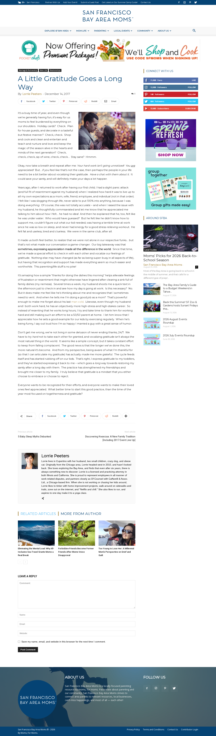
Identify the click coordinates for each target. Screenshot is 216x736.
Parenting (100, 30)
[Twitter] (195, 2)
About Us (163, 30)
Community (143, 30)
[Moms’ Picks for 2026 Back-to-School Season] (170, 238)
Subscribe (190, 108)
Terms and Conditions (153, 729)
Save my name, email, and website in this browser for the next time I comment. (63, 641)
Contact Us (146, 2)
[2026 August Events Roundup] (151, 323)
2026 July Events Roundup (179, 335)
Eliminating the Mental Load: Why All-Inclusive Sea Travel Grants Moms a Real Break (36, 552)
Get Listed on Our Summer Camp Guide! (120, 2)
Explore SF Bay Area (57, 30)
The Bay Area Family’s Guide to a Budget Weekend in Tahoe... (179, 288)
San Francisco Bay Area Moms (162, 264)
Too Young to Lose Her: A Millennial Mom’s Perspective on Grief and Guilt (116, 552)
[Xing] (44, 499)
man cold (77, 301)
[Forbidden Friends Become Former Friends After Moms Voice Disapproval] (76, 533)
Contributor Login (189, 729)
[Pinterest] (190, 2)
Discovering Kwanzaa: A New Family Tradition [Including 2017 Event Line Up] (110, 438)
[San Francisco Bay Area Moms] (108, 16)
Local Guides (150, 249)
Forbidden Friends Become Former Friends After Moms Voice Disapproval (76, 552)
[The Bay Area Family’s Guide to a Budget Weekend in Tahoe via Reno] (151, 289)
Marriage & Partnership (28, 70)
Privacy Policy (133, 729)
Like (194, 80)
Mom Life (81, 30)
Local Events (122, 30)
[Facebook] (178, 2)
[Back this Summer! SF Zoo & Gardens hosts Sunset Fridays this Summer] (151, 306)
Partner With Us (52, 2)
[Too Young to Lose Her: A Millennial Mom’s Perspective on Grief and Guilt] (117, 533)
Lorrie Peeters (32, 94)
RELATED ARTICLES (38, 514)
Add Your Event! (70, 2)
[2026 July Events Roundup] (151, 339)
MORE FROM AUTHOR (81, 514)
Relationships (55, 70)
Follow (192, 87)
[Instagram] (184, 2)
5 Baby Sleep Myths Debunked (34, 436)
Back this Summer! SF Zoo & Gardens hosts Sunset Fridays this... (180, 305)
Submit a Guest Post (90, 2)
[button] (194, 31)
